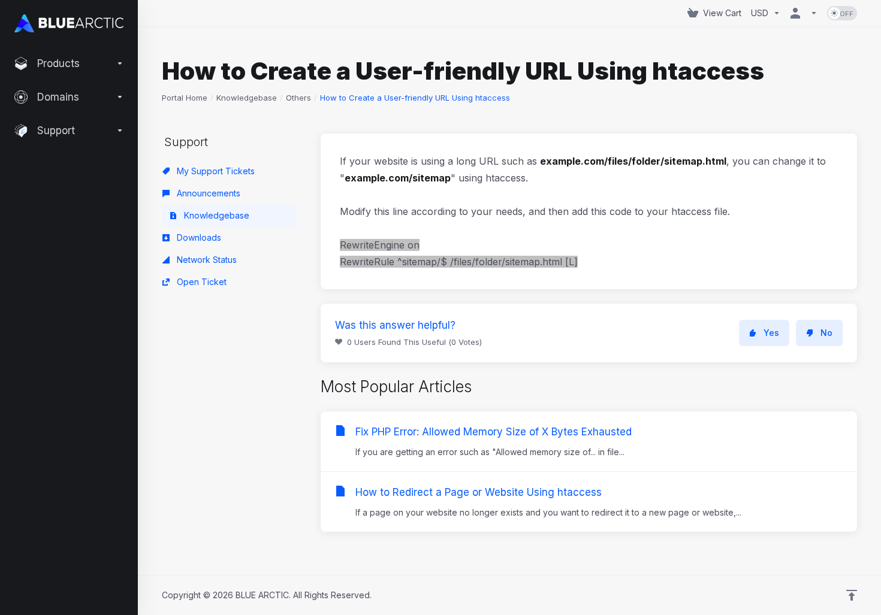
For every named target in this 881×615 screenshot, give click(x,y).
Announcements (207, 193)
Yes (771, 333)
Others (298, 97)
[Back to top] (852, 595)
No (826, 333)
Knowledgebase (246, 97)
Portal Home (184, 97)
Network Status (205, 260)
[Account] (803, 13)
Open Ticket (200, 282)
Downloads (197, 237)
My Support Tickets (214, 171)
